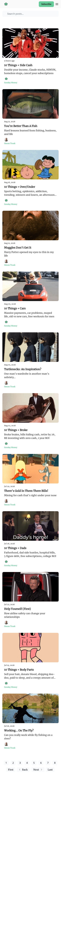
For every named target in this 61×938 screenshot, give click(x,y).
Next (36, 769)
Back (25, 769)
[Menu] (57, 3)
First (10, 769)
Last (50, 769)
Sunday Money (23, 21)
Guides (8, 21)
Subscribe (46, 4)
